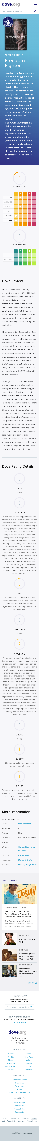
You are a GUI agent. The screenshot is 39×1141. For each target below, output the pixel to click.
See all (31, 983)
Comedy (28, 1063)
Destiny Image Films (27, 864)
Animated (11, 1063)
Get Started (18, 1022)
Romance (28, 1070)
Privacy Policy (19, 1109)
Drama (28, 1066)
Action (28, 1060)
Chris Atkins (23, 847)
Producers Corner (19, 1080)
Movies (11, 1054)
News (19, 1089)
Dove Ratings (19, 1102)
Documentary (24, 824)
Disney (10, 1060)
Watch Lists (19, 1086)
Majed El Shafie (25, 860)
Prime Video (28, 1057)
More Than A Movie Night (19, 1092)
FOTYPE (34, 1118)
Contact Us (19, 1112)
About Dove (19, 1106)
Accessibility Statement (15, 1121)
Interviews (19, 1083)
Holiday (11, 1070)
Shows (28, 1054)
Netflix (11, 1057)
